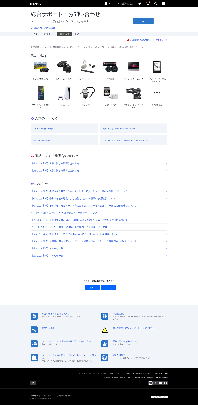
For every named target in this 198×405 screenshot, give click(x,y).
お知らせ (163, 40)
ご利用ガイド (157, 373)
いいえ (109, 287)
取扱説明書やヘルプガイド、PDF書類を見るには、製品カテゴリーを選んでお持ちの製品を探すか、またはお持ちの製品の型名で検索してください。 (88, 47)
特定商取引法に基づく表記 (141, 373)
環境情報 (150, 378)
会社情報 (107, 378)
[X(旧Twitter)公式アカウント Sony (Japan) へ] (155, 383)
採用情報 (115, 378)
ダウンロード (48, 34)
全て (35, 34)
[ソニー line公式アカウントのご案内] (150, 383)
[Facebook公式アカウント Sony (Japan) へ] (165, 383)
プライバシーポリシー (46, 396)
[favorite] (140, 3)
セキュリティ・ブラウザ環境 (120, 373)
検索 (143, 21)
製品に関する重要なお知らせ (142, 40)
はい (92, 287)
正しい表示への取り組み (63, 396)
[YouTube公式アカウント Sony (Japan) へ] (160, 383)
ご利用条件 (34, 396)
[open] (156, 3)
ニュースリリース (139, 378)
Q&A (77, 34)
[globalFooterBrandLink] (159, 397)
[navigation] (164, 3)
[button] (181, 397)
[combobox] (82, 21)
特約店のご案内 (125, 378)
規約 (166, 373)
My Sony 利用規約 (162, 378)
